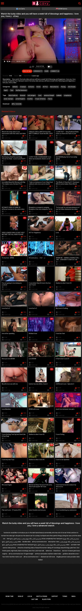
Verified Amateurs (21, 90)
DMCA (73, 596)
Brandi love (57, 551)
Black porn (46, 599)
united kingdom (20, 99)
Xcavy (37, 607)
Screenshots (38, 71)
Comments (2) (54, 71)
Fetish (38, 87)
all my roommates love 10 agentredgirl (21, 554)
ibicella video (26, 541)
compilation (67, 95)
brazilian (30, 99)
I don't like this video (33, 67)
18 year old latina (40, 99)
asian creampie (8, 99)
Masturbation (54, 87)
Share (46, 71)
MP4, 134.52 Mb (16, 104)
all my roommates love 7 (31, 557)
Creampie (23, 87)
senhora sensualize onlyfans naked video (48, 554)
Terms (64, 596)
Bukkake (15, 87)
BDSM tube (9, 596)
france (50, 99)
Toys (11, 90)
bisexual (22, 95)
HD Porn (45, 87)
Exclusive (31, 87)
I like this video (30, 67)
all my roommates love (39, 541)
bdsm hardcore (13, 95)
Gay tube (34, 599)
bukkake (59, 95)
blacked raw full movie (48, 557)
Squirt (6, 90)
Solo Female (71, 87)
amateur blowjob (49, 95)
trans (40, 95)
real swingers (32, 95)
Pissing (63, 87)
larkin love (49, 551)
